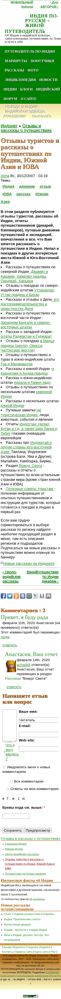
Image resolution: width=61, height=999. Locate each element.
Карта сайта (41, 951)
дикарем (27, 186)
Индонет (9, 125)
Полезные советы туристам (30, 489)
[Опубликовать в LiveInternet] (42, 596)
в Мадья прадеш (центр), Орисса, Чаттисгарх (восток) (27, 345)
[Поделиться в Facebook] (3, 596)
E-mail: (25, 726)
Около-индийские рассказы (22, 854)
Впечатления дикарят (17, 924)
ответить (9, 645)
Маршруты (16, 60)
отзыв (45, 186)
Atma (5, 176)
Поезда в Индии (21, 106)
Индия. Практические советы (22, 919)
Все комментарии (28, 781)
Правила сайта (23, 951)
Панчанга (41, 116)
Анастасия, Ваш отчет (31, 654)
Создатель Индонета (38, 947)
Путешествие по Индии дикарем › (46, 576)
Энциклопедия (20, 79)
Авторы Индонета (13, 947)
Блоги (26, 89)
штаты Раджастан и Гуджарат (26, 336)
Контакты (8, 951)
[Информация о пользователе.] (11, 666)
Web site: (27, 740)
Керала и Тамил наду (32, 382)
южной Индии (12, 405)
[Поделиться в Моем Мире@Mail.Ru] (29, 596)
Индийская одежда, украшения (24, 113)
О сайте (29, 98)
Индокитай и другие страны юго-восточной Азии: (26, 447)
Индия (8, 186)
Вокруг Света (30, 466)
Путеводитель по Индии (30, 51)
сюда (5, 637)
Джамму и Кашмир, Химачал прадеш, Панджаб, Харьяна (24, 276)
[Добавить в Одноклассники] (16, 596)
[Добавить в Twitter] (10, 596)
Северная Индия (15, 843)
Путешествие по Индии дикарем (25, 873)
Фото (33, 70)
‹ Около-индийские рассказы (12, 576)
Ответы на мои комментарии (34, 789)
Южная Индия (14, 849)
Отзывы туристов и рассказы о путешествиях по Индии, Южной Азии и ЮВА (30, 864)
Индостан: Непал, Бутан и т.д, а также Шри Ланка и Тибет (29, 428)
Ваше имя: (28, 712)
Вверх (28, 572)
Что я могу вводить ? (12, 752)
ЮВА (7, 194)
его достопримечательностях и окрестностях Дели (30, 304)
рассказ (23, 194)
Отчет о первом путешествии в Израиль (29, 914)
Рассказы (14, 70)
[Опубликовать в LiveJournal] (35, 596)
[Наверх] (48, 596)
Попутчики (42, 60)
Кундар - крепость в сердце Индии (25, 929)
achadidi (23, 665)
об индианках (37, 899)
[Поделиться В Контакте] (22, 596)
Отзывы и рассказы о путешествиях (26, 128)
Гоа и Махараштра (17, 364)
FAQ (53, 951)
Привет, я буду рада (24, 617)
